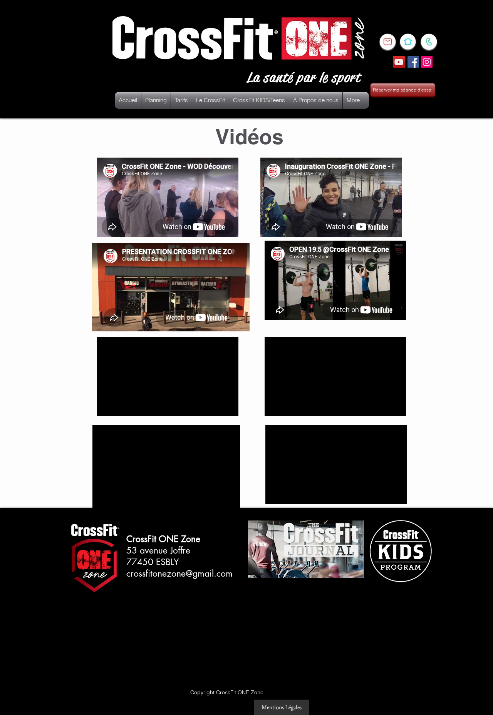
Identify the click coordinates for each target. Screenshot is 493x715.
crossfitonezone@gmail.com (179, 573)
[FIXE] (407, 42)
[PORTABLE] (429, 42)
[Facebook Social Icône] (413, 62)
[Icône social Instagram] (427, 62)
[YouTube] (399, 62)
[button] (210, 100)
